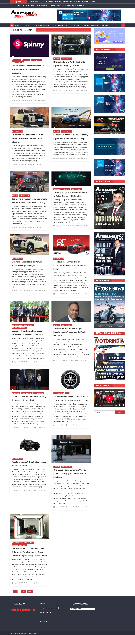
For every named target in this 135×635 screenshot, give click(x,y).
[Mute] (120, 405)
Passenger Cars (36, 60)
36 (24, 592)
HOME (17, 25)
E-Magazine (30, 6)
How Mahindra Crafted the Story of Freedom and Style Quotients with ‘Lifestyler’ (27, 138)
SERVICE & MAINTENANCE (60, 25)
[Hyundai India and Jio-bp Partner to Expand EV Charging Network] (71, 44)
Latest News (20, 6)
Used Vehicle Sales (18, 62)
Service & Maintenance (19, 328)
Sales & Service (28, 325)
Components (27, 25)
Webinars (52, 6)
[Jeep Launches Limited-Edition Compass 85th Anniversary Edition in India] (71, 244)
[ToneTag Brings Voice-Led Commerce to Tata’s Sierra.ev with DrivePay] (71, 178)
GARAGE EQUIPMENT (42, 25)
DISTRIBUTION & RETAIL (91, 25)
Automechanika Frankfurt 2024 (76, 6)
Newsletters (60, 6)
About (12, 6)
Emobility (56, 58)
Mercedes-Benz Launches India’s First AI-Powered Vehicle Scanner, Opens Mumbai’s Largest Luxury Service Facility (29, 552)
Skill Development (38, 393)
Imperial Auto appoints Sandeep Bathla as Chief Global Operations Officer (55, 2)
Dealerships (15, 393)
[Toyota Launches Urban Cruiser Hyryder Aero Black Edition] (29, 445)
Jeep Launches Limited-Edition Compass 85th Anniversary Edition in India (69, 265)
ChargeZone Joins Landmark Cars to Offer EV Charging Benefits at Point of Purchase (69, 473)
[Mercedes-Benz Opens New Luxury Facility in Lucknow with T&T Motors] (29, 311)
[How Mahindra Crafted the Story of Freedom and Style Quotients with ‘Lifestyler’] (29, 117)
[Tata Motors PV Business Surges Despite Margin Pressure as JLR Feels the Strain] (71, 311)
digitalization (16, 60)
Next (29, 592)
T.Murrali (29, 164)
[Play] (97, 405)
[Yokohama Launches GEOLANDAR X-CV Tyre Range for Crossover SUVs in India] (71, 379)
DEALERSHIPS (76, 25)
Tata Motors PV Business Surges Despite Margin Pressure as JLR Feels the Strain (69, 332)
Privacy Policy (45, 621)
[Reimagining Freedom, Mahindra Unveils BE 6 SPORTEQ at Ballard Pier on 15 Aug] (29, 181)
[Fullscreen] (123, 405)
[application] (109, 398)
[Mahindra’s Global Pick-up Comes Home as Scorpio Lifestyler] (29, 244)
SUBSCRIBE (105, 25)
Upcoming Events (41, 6)
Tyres (67, 393)
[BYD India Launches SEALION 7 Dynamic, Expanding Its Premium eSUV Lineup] (71, 117)
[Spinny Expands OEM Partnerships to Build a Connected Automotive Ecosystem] (29, 45)
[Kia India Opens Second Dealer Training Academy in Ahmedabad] (29, 379)
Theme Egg (32, 633)
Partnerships (26, 60)
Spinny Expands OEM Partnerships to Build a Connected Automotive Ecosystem (28, 69)
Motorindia (29, 100)
